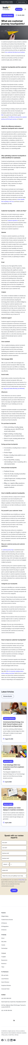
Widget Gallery (4, 916)
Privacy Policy (22, 879)
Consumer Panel (5, 988)
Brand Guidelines (12, 1032)
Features (3, 912)
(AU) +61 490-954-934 (6, 1010)
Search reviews (21, 2)
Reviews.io (3, 963)
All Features (4, 923)
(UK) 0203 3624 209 (6, 998)
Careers (3, 945)
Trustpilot (3, 956)
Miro (2, 115)
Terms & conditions (20, 1031)
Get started (19, 9)
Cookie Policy (11, 1034)
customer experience (12, 220)
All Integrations (4, 926)
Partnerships (4, 948)
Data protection (4, 1032)
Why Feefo (3, 941)
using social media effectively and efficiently (13, 388)
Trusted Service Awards (7, 919)
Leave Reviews (5, 978)
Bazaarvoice (4, 960)
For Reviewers (4, 971)
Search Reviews (5, 982)
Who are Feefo (4, 975)
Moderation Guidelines (21, 1032)
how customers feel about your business (15, 52)
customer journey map (7, 549)
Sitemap (16, 1034)
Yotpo (2, 966)
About (2, 938)
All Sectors (3, 929)
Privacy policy (5, 1034)
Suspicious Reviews (6, 985)
